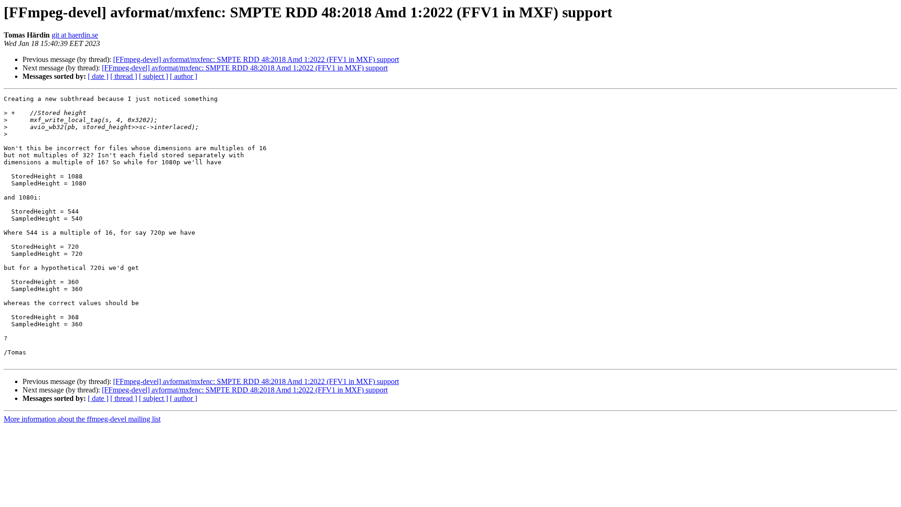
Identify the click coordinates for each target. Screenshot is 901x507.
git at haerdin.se (75, 35)
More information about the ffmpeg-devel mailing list (82, 419)
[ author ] (183, 76)
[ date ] (98, 76)
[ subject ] (153, 76)
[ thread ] (123, 76)
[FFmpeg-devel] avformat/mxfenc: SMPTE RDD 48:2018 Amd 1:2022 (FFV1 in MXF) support (256, 59)
